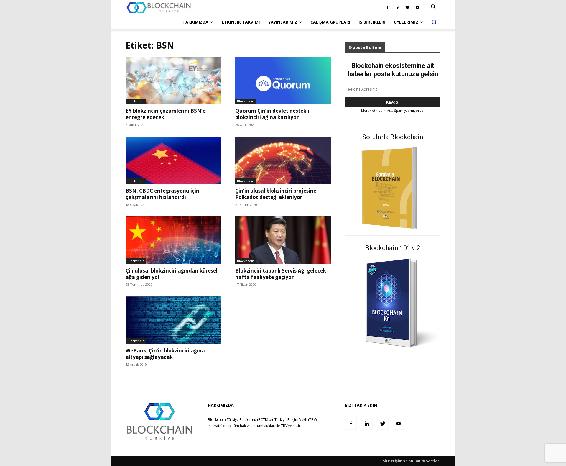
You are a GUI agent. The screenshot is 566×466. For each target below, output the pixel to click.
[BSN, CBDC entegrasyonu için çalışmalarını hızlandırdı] (173, 160)
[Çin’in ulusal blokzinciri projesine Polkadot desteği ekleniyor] (283, 160)
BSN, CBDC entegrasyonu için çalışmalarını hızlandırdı (162, 194)
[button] (433, 8)
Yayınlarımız (282, 22)
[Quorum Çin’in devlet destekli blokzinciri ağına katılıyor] (283, 80)
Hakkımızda (195, 22)
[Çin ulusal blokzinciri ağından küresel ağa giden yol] (173, 240)
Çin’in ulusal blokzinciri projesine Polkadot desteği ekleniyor (275, 194)
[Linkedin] (397, 7)
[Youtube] (417, 7)
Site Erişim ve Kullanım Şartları (411, 460)
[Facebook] (387, 7)
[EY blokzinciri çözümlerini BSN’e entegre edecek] (173, 80)
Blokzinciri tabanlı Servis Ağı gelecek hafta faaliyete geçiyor (280, 273)
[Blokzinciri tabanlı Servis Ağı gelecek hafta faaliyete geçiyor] (283, 240)
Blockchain (135, 101)
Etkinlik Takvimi (241, 22)
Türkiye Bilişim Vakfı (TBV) (295, 419)
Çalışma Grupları (330, 22)
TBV (284, 425)
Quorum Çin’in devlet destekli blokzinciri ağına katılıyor (272, 114)
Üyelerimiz (406, 22)
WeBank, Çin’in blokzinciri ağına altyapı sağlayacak (165, 353)
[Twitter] (407, 7)
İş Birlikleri (372, 22)
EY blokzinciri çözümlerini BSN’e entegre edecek (165, 114)
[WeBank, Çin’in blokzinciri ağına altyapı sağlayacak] (173, 320)
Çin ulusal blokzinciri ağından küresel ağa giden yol (172, 273)
